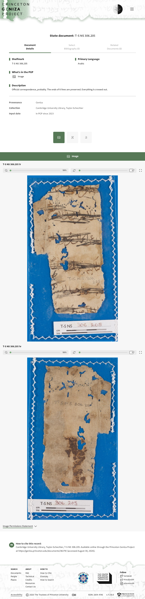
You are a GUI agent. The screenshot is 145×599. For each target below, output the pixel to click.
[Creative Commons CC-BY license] (74, 595)
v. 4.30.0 (110, 594)
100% (65, 170)
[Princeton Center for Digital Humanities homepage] (107, 578)
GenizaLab (128, 576)
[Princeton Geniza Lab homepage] (85, 578)
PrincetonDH (129, 580)
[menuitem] (16, 573)
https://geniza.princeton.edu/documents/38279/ (42, 551)
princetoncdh (129, 583)
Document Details (30, 47)
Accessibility (16, 594)
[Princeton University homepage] (125, 594)
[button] (16, 10)
